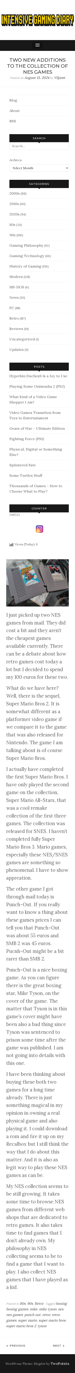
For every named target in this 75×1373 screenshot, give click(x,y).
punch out (32, 1315)
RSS (12, 121)
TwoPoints (60, 1363)
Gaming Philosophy (26, 245)
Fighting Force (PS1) (26, 439)
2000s (14, 193)
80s (12, 224)
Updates (16, 349)
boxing (61, 1303)
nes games (14, 1315)
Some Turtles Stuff (25, 475)
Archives (15, 160)
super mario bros (52, 1320)
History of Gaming (25, 266)
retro (46, 1315)
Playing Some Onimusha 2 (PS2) (37, 386)
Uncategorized (22, 339)
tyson (42, 1326)
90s (12, 235)
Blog (13, 100)
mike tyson (47, 1309)
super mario (27, 1320)
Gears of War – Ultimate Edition (37, 428)
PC (11, 308)
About (14, 110)
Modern (16, 276)
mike (33, 1309)
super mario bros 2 (21, 1326)
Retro (14, 318)
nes (60, 1309)
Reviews (16, 328)
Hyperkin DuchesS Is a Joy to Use (38, 376)
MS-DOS (16, 287)
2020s (14, 214)
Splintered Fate (22, 465)
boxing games (17, 1309)
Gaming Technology (26, 255)
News (14, 297)
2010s (14, 203)
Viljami (59, 77)
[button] (37, 45)
